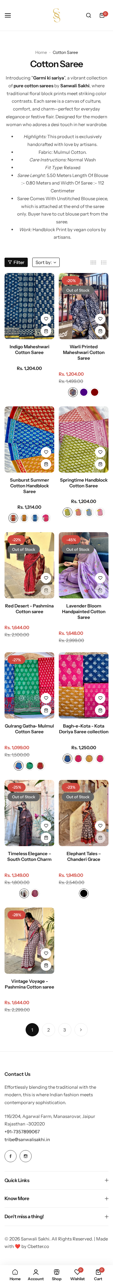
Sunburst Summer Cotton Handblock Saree (29, 485)
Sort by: (44, 262)
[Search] (88, 15)
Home (41, 52)
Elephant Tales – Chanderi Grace (84, 856)
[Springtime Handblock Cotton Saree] (83, 439)
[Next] (81, 1029)
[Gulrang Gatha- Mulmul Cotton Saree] (29, 685)
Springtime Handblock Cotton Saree (84, 483)
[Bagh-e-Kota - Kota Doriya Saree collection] (83, 685)
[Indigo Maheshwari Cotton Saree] (29, 306)
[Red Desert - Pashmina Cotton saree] (29, 565)
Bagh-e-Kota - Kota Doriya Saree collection (83, 728)
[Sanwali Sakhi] (56, 15)
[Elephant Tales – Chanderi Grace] (83, 813)
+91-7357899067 (22, 1131)
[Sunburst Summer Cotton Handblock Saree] (29, 439)
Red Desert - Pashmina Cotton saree (29, 608)
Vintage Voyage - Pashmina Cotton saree (29, 984)
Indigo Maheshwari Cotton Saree (29, 349)
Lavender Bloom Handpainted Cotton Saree (83, 611)
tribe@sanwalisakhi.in (27, 1139)
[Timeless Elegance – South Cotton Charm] (29, 813)
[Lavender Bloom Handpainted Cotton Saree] (83, 565)
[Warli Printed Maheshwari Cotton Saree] (83, 306)
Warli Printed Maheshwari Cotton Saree (84, 352)
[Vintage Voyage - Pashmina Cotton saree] (29, 941)
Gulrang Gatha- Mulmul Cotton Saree (29, 728)
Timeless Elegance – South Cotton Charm (29, 856)
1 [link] (32, 1030)
